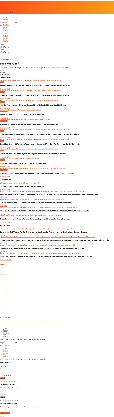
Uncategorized (7, 312)
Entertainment (7, 282)
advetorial (6, 277)
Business (6, 279)
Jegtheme (43, 339)
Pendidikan (6, 299)
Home (2, 59)
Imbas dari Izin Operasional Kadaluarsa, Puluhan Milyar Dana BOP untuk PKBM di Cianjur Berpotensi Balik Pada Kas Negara (44, 211)
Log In (16, 400)
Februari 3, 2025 (5, 214)
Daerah (5, 5)
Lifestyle (6, 290)
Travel (5, 311)
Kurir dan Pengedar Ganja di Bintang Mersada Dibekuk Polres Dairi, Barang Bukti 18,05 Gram (33, 105)
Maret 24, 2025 (4, 251)
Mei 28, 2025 (3, 198)
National (6, 295)
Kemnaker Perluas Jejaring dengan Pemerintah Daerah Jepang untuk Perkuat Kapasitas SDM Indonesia (37, 173)
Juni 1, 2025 (3, 243)
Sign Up (15, 381)
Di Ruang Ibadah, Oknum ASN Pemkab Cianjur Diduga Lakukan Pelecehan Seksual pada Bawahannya (36, 203)
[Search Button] (16, 22)
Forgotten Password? (6, 381)
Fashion (5, 284)
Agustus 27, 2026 (5, 89)
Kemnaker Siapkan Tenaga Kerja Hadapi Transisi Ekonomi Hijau (22, 115)
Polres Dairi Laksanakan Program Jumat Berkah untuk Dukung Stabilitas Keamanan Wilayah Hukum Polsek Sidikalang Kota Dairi (46, 256)
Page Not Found (9, 59)
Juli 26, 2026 (3, 206)
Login (5, 17)
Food (4, 285)
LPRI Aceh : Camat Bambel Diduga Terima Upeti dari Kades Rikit (22, 186)
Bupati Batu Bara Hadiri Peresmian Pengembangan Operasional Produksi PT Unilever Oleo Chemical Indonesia (40, 144)
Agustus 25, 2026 (5, 189)
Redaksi (5, 10)
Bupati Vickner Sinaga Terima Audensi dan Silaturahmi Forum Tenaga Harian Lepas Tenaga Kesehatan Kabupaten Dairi (42, 248)
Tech (4, 309)
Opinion (5, 298)
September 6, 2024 (6, 260)
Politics (5, 303)
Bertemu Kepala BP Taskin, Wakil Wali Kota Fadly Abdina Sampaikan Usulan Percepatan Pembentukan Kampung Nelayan (43, 232)
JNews (6, 339)
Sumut (5, 2)
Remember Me (6, 375)
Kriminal (6, 7)
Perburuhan (4, 111)
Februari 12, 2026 (5, 235)
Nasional (6, 293)
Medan (5, 4)
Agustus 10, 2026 (5, 222)
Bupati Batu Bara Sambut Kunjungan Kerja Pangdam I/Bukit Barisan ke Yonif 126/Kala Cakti (33, 154)
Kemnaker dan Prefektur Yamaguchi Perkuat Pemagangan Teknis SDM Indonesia (29, 124)
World (5, 314)
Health (5, 287)
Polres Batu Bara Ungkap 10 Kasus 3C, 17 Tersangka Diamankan (23, 163)
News (5, 296)
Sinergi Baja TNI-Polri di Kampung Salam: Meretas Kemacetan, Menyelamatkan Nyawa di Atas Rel (35, 85)
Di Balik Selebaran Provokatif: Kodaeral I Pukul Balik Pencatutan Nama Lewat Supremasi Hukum (34, 95)
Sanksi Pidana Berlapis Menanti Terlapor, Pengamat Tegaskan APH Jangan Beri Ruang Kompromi (35, 219)
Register (6, 19)
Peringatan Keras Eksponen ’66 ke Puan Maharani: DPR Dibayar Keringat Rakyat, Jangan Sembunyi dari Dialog (39, 134)
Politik (5, 8)
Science (5, 306)
